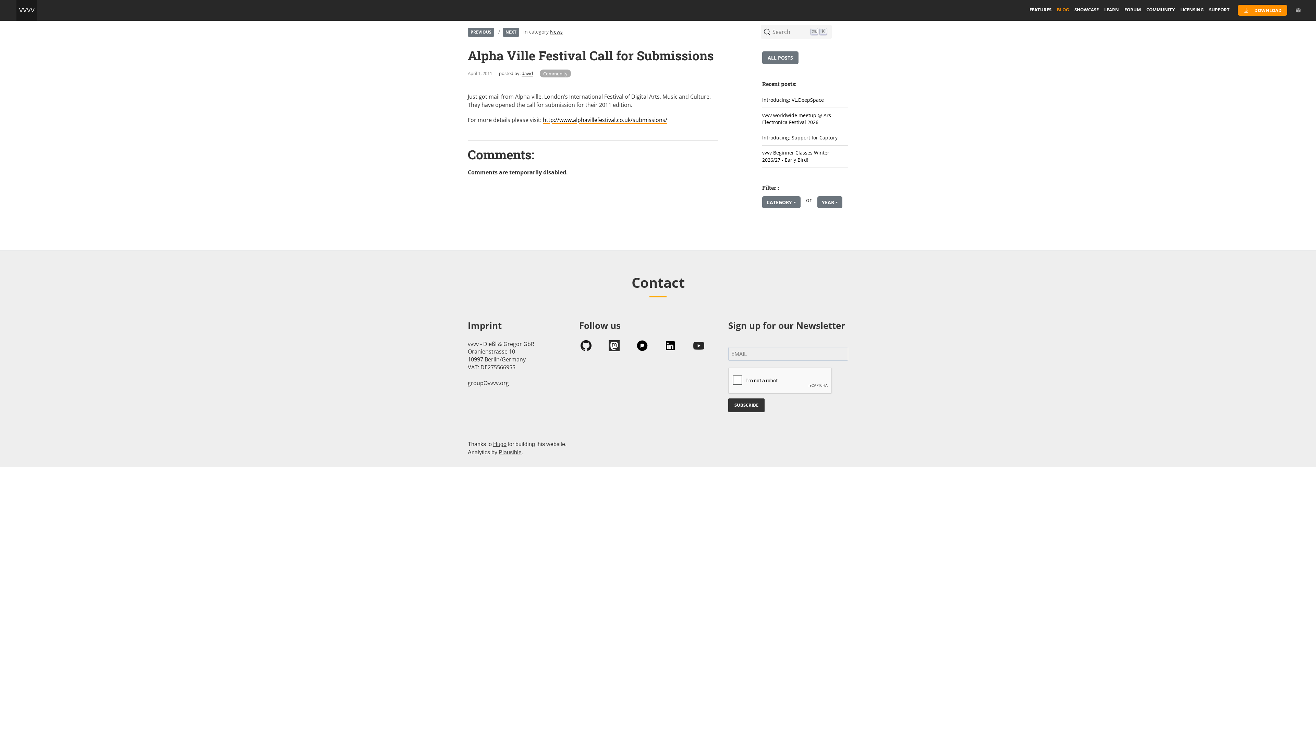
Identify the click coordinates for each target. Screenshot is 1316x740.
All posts (780, 57)
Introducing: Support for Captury (800, 137)
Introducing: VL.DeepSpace (793, 100)
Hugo (500, 444)
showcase (1086, 10)
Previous (481, 32)
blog (1063, 10)
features (1040, 10)
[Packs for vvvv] (1298, 10)
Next (510, 32)
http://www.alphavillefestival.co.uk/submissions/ (605, 120)
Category (779, 202)
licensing (1192, 10)
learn (1111, 10)
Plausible (510, 452)
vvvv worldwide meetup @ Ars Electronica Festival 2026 (796, 119)
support (1219, 10)
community (1160, 10)
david (527, 73)
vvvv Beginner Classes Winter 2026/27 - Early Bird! (795, 156)
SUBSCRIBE (746, 405)
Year (828, 202)
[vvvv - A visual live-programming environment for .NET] (26, 10)
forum (1132, 10)
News (556, 31)
